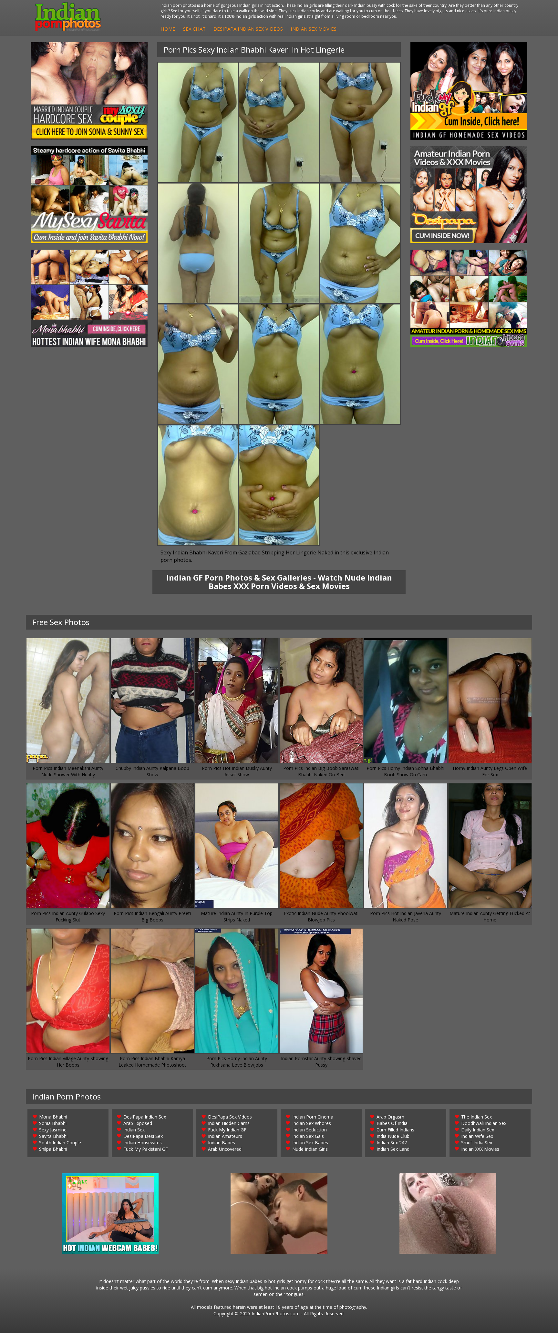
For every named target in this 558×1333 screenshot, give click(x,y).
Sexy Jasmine (53, 1130)
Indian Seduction (309, 1130)
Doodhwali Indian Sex (483, 1123)
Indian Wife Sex (477, 1136)
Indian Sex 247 (392, 1142)
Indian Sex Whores (311, 1123)
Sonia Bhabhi (53, 1123)
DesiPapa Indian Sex (144, 1117)
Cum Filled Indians (395, 1130)
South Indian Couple (60, 1142)
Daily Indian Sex (477, 1130)
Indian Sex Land (393, 1149)
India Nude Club (393, 1136)
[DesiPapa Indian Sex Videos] (468, 195)
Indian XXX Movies (480, 1149)
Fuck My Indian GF (227, 1130)
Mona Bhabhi (53, 1117)
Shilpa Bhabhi (53, 1149)
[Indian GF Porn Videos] (468, 91)
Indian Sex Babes (310, 1142)
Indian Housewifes (142, 1142)
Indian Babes (221, 1142)
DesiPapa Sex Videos (230, 1117)
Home (167, 28)
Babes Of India (392, 1123)
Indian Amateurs (225, 1136)
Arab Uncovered (225, 1149)
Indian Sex (134, 1130)
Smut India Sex (476, 1142)
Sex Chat (194, 28)
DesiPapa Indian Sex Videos (248, 28)
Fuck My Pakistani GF (145, 1149)
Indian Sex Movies (313, 28)
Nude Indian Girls (310, 1149)
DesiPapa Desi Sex (143, 1136)
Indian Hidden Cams (229, 1123)
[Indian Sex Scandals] (468, 298)
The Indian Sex (476, 1117)
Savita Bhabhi (53, 1136)
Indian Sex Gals (308, 1136)
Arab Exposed (137, 1123)
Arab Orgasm (390, 1117)
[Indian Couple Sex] (89, 91)
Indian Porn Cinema (312, 1117)
